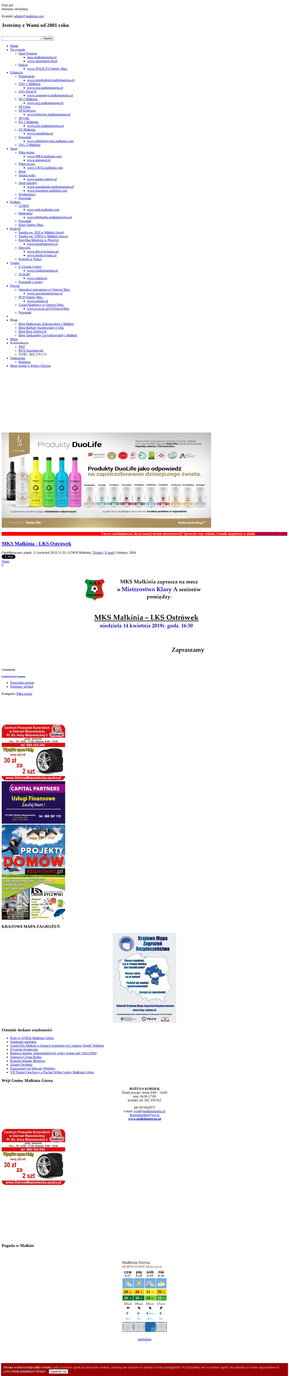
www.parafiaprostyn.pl (42, 244)
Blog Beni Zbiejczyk (33, 331)
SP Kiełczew (27, 110)
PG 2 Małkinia (28, 122)
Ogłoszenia (17, 358)
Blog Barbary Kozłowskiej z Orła (41, 327)
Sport (13, 148)
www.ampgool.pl (38, 160)
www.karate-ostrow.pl (42, 179)
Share (5, 561)
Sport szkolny (28, 183)
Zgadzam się (58, 1371)
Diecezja (24, 247)
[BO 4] (33, 918)
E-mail (110, 552)
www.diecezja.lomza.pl (42, 251)
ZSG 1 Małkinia (29, 84)
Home (14, 46)
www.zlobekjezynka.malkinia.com (50, 141)
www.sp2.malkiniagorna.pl (45, 103)
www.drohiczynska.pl (41, 255)
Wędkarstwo (27, 194)
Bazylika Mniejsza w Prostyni (39, 240)
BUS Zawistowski (31, 350)
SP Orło (24, 118)
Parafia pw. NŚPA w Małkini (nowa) (43, 236)
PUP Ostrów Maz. (31, 297)
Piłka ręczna (27, 164)
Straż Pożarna (28, 53)
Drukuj (98, 552)
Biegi (22, 171)
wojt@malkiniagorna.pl (149, 1111)
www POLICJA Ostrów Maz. (47, 68)
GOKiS (24, 206)
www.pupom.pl (37, 301)
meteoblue (144, 1339)
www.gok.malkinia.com (43, 209)
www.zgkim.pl (37, 278)
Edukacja (16, 72)
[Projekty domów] (33, 876)
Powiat (14, 286)
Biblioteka (25, 213)
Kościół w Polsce (30, 259)
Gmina (14, 263)
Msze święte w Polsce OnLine (30, 366)
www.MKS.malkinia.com (44, 156)
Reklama (24, 362)
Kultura (15, 202)
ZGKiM (24, 274)
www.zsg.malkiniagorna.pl (45, 88)
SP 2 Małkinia (28, 99)
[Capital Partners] (33, 822)
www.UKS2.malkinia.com (45, 167)
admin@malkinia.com (29, 16)
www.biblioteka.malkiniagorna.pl (49, 217)
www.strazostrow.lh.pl (42, 61)
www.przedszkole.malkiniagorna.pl (50, 80)
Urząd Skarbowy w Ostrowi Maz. (41, 305)
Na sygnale (17, 49)
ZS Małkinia (27, 129)
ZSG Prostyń (27, 91)
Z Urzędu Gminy (30, 267)
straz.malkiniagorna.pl (41, 57)
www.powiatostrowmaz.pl (44, 293)
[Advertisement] (144, 400)
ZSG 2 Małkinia (29, 145)
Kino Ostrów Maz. (31, 225)
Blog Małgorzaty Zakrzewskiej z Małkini (46, 324)
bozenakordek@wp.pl (144, 1115)
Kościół (15, 228)
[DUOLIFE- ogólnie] (106, 526)
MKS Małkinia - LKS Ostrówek (36, 543)
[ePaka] (33, 779)
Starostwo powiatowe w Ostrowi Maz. (44, 289)
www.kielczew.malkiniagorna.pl (48, 114)
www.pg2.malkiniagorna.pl (45, 126)
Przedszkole (27, 76)
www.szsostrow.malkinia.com (47, 190)
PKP (22, 346)
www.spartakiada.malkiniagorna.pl (50, 187)
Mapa (14, 339)
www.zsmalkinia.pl (40, 133)
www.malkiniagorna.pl (42, 270)
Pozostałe (25, 137)
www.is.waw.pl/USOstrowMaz (48, 308)
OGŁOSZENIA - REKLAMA (255, 534)
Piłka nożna (26, 152)
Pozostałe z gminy (31, 282)
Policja (23, 65)
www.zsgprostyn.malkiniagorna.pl (50, 95)
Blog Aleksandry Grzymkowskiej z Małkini (48, 335)
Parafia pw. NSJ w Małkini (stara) (41, 232)
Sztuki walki (27, 175)
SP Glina (24, 107)
